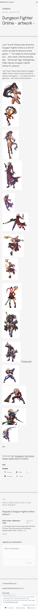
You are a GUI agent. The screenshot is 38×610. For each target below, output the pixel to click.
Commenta (28, 563)
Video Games (29, 456)
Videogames (6, 8)
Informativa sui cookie (11, 602)
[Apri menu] (37, 2)
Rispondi (4, 533)
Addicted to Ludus (7, 2)
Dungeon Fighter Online (10, 458)
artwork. (25, 458)
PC (21, 458)
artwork (5, 502)
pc (25, 502)
